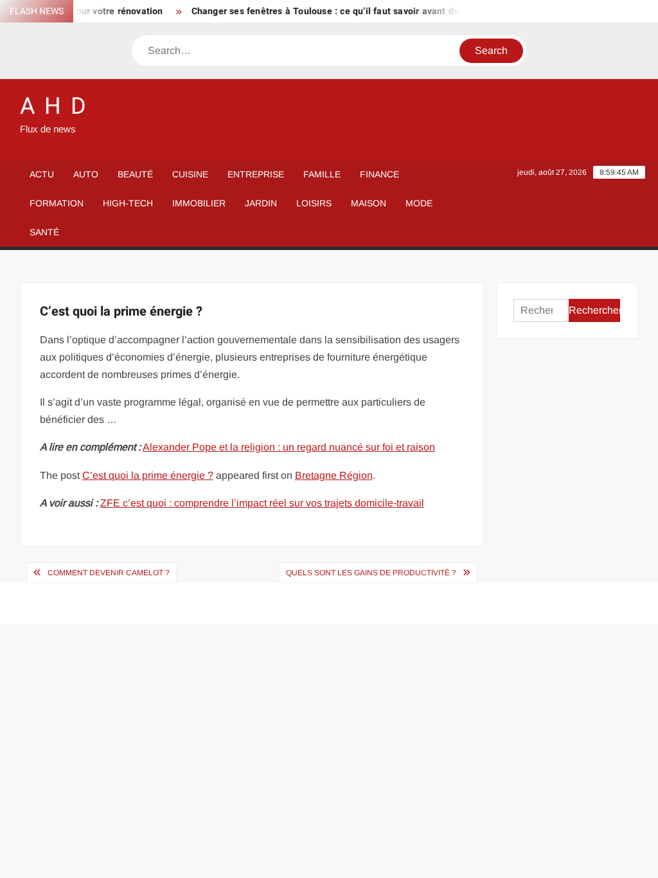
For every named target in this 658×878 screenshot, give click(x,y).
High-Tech (128, 203)
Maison (368, 203)
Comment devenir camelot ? (109, 572)
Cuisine (190, 174)
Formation (57, 203)
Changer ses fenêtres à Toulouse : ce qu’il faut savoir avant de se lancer (340, 11)
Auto (85, 174)
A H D (54, 106)
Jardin (261, 203)
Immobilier (199, 203)
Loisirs (314, 203)
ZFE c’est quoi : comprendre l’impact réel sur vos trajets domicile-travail (262, 502)
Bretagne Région (334, 475)
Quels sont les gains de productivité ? (371, 572)
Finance (379, 174)
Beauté (135, 174)
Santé (44, 232)
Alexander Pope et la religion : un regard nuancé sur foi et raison (289, 447)
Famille (322, 174)
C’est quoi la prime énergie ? (147, 475)
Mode (418, 203)
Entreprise (255, 174)
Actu (42, 174)
